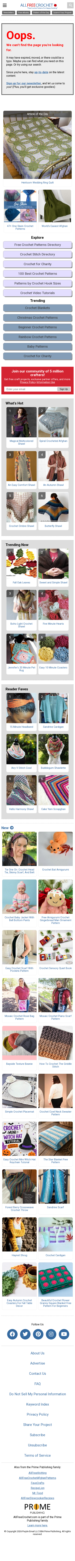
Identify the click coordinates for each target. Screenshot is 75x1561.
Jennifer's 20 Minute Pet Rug (21, 669)
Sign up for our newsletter (23, 83)
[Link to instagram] (51, 1334)
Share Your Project (37, 1425)
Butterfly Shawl (53, 526)
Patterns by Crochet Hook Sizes (37, 283)
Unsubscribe (37, 1445)
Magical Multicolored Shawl (21, 442)
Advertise (37, 1363)
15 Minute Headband (21, 727)
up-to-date (41, 72)
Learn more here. (37, 1525)
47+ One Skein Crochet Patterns (20, 227)
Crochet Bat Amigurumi (55, 869)
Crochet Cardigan (55, 1255)
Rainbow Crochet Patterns (37, 337)
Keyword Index (37, 1404)
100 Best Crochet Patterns (37, 274)
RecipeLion (37, 1488)
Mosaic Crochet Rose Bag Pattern (19, 1017)
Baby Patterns (37, 346)
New (5, 828)
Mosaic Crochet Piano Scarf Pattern (56, 1017)
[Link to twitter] (25, 1334)
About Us (37, 1353)
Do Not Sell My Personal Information (37, 1394)
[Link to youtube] (64, 1334)
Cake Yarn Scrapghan (53, 809)
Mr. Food (37, 1493)
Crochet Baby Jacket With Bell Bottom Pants (19, 919)
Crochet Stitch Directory (37, 254)
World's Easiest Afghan (55, 226)
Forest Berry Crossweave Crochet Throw (19, 1209)
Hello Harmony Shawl (21, 809)
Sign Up (64, 389)
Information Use (45, 382)
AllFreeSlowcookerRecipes (37, 1498)
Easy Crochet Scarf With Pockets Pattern (19, 970)
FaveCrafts (37, 1483)
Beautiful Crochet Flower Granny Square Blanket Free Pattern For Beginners (55, 1303)
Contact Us (37, 1373)
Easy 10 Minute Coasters (53, 667)
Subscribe (37, 1435)
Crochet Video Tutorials (37, 293)
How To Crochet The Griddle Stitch (55, 1065)
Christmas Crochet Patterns (37, 318)
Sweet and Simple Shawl (53, 582)
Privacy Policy (28, 382)
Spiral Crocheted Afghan (53, 441)
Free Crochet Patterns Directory (37, 245)
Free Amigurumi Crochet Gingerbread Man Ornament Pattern (55, 920)
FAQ (37, 1384)
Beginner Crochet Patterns (37, 327)
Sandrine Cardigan (53, 727)
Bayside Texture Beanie (19, 1064)
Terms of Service (37, 1455)
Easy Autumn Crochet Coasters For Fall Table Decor (19, 1303)
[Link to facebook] (12, 1334)
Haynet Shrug (19, 1255)
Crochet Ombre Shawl (21, 526)
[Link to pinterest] (38, 1334)
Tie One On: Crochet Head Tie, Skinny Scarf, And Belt (19, 871)
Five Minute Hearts (53, 624)
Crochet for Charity (37, 264)
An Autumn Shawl (53, 485)
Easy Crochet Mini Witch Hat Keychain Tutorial (19, 1161)
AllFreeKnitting (38, 1473)
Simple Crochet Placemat (19, 1111)
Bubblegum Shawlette (53, 768)
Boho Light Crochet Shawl (21, 625)
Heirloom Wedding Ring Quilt (37, 182)
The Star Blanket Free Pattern (55, 1161)
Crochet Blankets (37, 308)
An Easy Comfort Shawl (21, 485)
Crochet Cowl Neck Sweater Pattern (56, 1113)
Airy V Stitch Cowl (21, 768)
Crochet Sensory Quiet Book (55, 968)
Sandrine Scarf (55, 1207)
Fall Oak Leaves (21, 582)
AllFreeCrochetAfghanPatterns (37, 1478)
